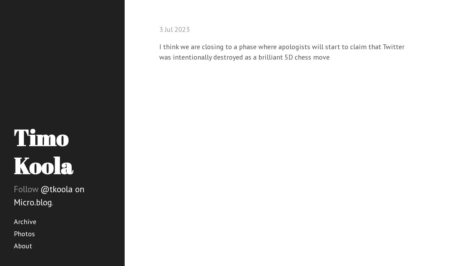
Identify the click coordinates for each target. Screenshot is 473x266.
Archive (25, 221)
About (23, 245)
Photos (24, 233)
